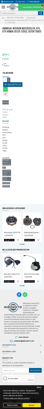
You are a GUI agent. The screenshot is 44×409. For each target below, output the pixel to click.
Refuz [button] (39, 387)
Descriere (6, 121)
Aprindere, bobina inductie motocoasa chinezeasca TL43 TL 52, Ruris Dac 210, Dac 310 (12, 274)
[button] (5, 38)
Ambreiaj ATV (31, 18)
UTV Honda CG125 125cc (6, 173)
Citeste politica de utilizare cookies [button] (17, 398)
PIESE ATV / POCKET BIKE (15, 18)
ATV (4, 168)
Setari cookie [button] (12, 405)
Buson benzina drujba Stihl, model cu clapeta (32, 274)
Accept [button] (31, 405)
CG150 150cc (5, 179)
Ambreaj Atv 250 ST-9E (12, 232)
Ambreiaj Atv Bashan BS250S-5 (32, 232)
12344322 (6, 183)
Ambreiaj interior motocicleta (6, 162)
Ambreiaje (6, 186)
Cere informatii (5, 102)
